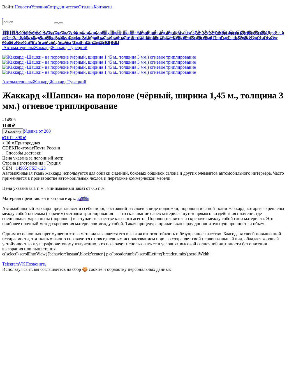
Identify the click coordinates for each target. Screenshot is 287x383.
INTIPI (8, 32)
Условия (39, 6)
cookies (95, 269)
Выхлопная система (155, 32)
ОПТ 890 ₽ (15, 137)
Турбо (242, 37)
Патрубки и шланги (67, 37)
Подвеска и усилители (107, 37)
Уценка (111, 42)
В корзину (12, 131)
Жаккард (42, 47)
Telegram (10, 264)
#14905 (9, 119)
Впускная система (119, 32)
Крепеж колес (252, 32)
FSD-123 (37, 168)
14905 (21, 168)
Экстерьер (94, 42)
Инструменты (208, 32)
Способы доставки (21, 153)
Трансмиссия (224, 37)
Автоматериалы (30, 32)
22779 (83, 198)
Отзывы (86, 6)
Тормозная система (193, 37)
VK (22, 264)
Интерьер (230, 32)
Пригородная (21, 142)
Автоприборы (59, 32)
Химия (77, 42)
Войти (8, 6)
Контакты (103, 6)
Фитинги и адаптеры (51, 42)
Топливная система (156, 37)
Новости (23, 6)
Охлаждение (36, 37)
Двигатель (185, 32)
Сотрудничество (62, 6)
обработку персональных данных (139, 269)
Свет (133, 37)
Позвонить (36, 264)
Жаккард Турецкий (69, 47)
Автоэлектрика (87, 32)
